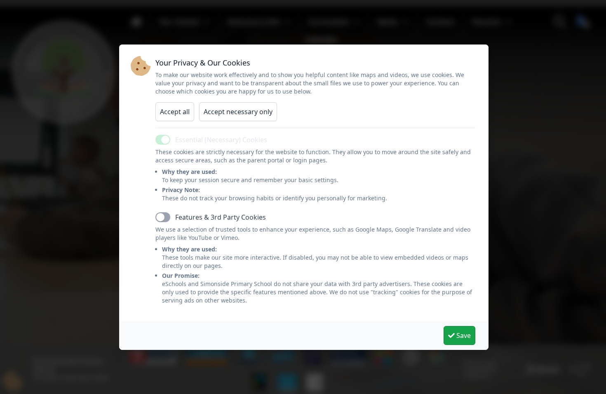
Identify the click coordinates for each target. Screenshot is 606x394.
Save (463, 335)
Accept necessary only (238, 111)
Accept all (175, 111)
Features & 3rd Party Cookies (220, 217)
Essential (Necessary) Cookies (221, 139)
